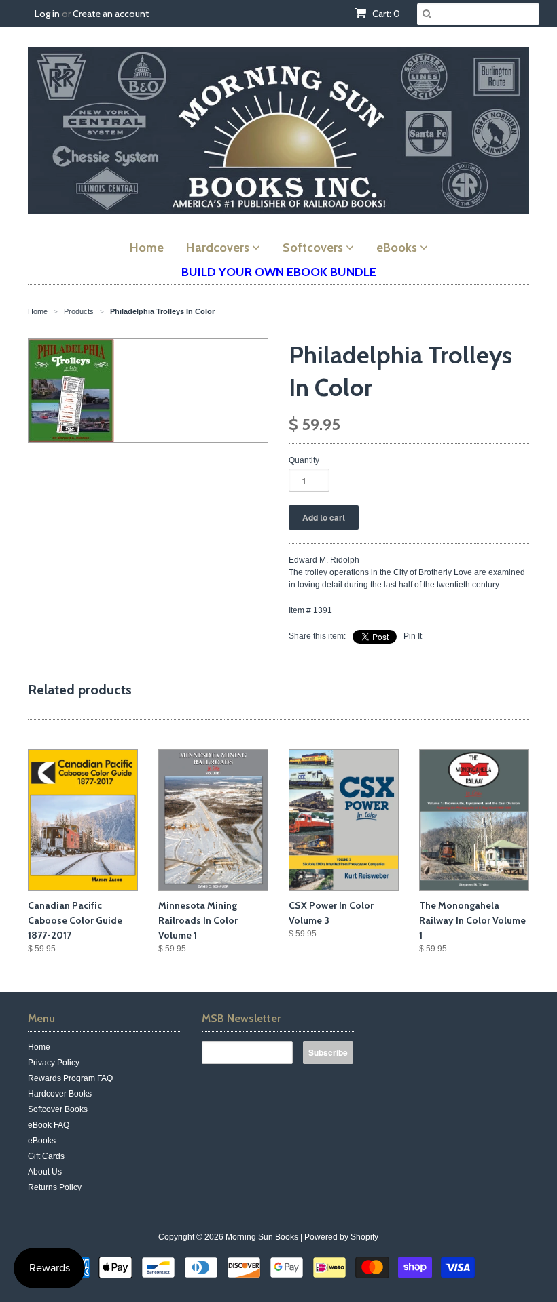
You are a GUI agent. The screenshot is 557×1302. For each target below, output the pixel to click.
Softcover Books (58, 1109)
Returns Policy (55, 1187)
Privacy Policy (53, 1062)
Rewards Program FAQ (70, 1078)
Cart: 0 (385, 13)
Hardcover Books (60, 1094)
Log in (47, 13)
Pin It (412, 636)
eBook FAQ (48, 1125)
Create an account (111, 13)
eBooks (42, 1140)
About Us (45, 1172)
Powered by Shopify (341, 1237)
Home (39, 1047)
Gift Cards (46, 1156)
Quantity (304, 460)
